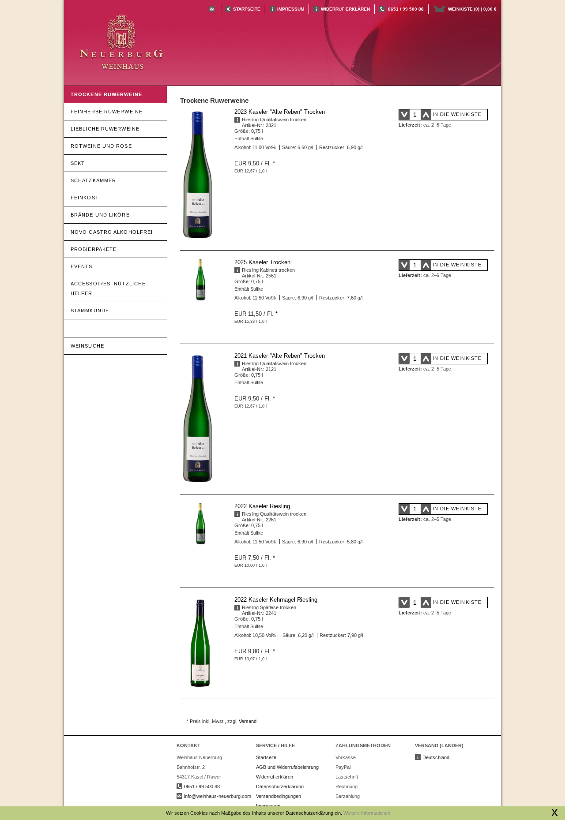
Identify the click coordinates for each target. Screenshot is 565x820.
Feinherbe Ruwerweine (107, 111)
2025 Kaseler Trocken (262, 262)
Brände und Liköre (100, 214)
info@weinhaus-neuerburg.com (217, 796)
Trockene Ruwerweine (106, 94)
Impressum (290, 9)
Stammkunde (90, 310)
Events (82, 266)
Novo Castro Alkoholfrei (112, 232)
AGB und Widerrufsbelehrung (287, 767)
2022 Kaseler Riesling (262, 506)
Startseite (266, 757)
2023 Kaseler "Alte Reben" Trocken (279, 112)
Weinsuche (87, 345)
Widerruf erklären (345, 9)
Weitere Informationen (366, 813)
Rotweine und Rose (101, 146)
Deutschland (435, 757)
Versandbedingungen (278, 796)
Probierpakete (94, 249)
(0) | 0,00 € (472, 9)
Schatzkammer (93, 180)
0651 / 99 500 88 (406, 9)
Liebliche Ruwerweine (105, 128)
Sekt (78, 163)
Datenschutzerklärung (280, 786)
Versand (247, 721)
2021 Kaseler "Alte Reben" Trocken (279, 355)
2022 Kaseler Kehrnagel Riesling (275, 599)
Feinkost (85, 197)
